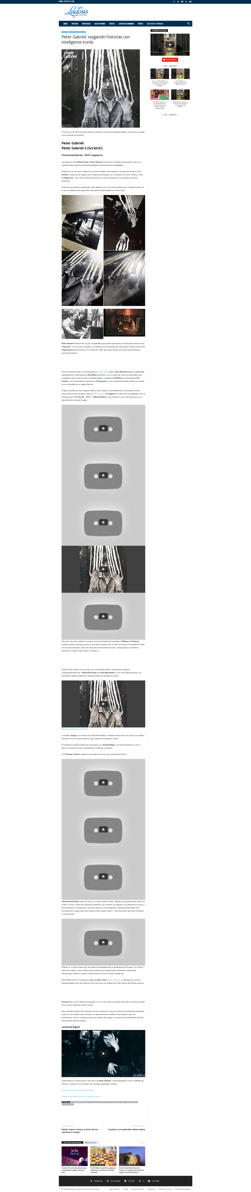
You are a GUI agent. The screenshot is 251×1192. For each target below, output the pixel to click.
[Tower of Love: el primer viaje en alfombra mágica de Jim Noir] (75, 1156)
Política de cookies (165, 1189)
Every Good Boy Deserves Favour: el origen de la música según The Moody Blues (131, 1170)
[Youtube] (190, 2)
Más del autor (90, 1142)
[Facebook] (174, 2)
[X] (186, 2)
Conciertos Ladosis (137, 1189)
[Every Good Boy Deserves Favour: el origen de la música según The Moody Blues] (132, 1156)
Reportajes (86, 23)
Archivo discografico (73, 29)
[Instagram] (178, 2)
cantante (115, 1102)
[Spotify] (182, 2)
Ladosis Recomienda (126, 23)
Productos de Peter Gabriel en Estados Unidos (81, 1096)
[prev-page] (140, 1142)
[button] (188, 23)
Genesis (123, 1102)
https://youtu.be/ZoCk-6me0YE (74, 729)
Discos (112, 23)
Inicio (66, 23)
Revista (125, 1189)
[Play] (103, 428)
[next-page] (144, 1142)
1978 (73, 1102)
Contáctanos (151, 1189)
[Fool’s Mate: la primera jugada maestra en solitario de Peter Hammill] (103, 1156)
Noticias (75, 23)
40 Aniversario (82, 1102)
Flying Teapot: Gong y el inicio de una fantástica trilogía (80, 1130)
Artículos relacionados (72, 1142)
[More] (142, 1116)
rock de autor (68, 1104)
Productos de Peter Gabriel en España (77, 1090)
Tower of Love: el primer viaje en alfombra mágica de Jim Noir (74, 1170)
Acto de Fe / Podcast (155, 23)
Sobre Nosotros (114, 1189)
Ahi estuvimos (100, 23)
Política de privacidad (182, 1189)
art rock (92, 1102)
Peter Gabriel (132, 1102)
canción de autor (103, 1102)
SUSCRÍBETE (171, 60)
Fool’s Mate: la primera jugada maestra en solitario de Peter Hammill (103, 1170)
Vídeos (140, 23)
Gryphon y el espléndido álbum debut (126, 1129)
